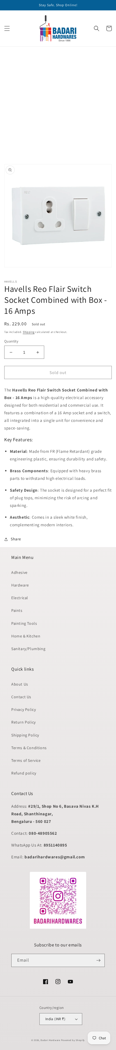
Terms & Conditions (29, 747)
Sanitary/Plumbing (28, 648)
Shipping (29, 332)
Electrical (19, 597)
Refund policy (23, 773)
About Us (19, 684)
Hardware (20, 585)
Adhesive (19, 572)
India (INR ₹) (55, 1019)
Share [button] (16, 538)
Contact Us (21, 696)
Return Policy (23, 722)
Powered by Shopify (73, 1040)
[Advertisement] (58, 105)
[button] (7, 28)
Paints (17, 610)
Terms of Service (26, 760)
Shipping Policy (25, 735)
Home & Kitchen (25, 636)
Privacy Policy (23, 709)
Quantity (11, 341)
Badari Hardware (50, 1040)
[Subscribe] (98, 960)
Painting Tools (24, 623)
